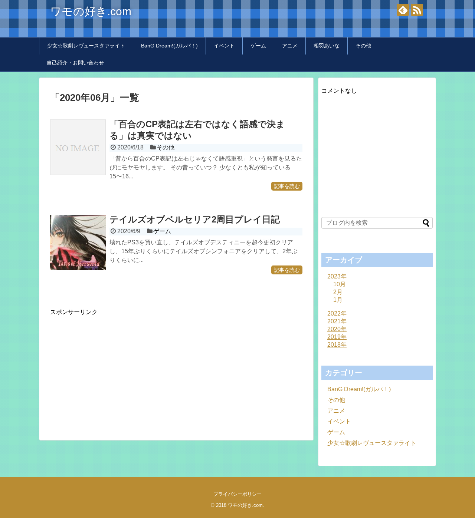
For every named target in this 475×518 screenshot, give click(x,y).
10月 (339, 284)
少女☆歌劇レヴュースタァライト (86, 46)
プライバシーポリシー (237, 494)
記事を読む (287, 186)
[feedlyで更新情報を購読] (403, 10)
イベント (224, 46)
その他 (363, 46)
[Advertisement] (112, 368)
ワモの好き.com (90, 11)
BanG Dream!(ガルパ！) (169, 46)
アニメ (290, 46)
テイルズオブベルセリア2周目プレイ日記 (194, 219)
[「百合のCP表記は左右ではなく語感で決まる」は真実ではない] (78, 147)
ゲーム (258, 46)
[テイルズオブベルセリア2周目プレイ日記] (78, 242)
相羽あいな (327, 46)
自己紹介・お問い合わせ (75, 63)
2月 (338, 292)
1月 (338, 300)
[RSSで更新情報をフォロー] (417, 10)
